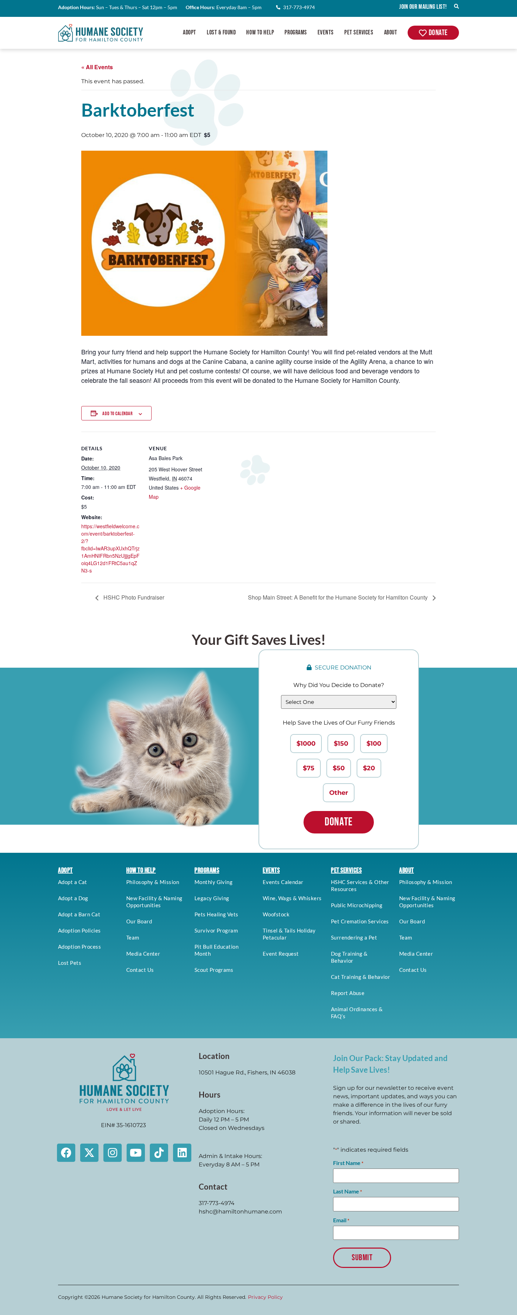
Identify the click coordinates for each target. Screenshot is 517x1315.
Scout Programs (213, 970)
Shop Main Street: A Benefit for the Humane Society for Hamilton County (338, 597)
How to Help (141, 870)
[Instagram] (112, 1153)
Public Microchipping (356, 905)
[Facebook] (66, 1153)
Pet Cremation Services (360, 921)
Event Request (281, 953)
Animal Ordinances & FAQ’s (357, 1012)
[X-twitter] (89, 1153)
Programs (296, 32)
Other (338, 793)
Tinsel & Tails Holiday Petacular (289, 934)
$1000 (305, 743)
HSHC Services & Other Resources (360, 885)
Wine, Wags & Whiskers (292, 898)
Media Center (143, 953)
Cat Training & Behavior (360, 977)
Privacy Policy (265, 1297)
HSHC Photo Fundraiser (133, 597)
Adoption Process (79, 946)
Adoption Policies (79, 930)
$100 (373, 743)
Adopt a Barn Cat (79, 914)
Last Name (347, 1191)
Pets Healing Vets (216, 914)
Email (341, 1220)
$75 (308, 768)
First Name (348, 1163)
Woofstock (276, 914)
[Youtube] (136, 1153)
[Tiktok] (159, 1153)
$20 (369, 768)
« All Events (97, 67)
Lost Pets (69, 963)
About (390, 32)
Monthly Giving (213, 882)
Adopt (189, 32)
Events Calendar (283, 882)
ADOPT (65, 870)
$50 (339, 768)
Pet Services (358, 32)
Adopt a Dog (73, 898)
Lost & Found (221, 32)
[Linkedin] (182, 1153)
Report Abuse (347, 993)
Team (132, 937)
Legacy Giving (211, 898)
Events (326, 32)
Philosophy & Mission (152, 882)
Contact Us (140, 970)
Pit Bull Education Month (216, 950)
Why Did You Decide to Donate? (338, 685)
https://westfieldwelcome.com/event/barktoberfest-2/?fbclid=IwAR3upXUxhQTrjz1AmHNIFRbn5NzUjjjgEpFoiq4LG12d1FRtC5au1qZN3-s (110, 548)
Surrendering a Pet (354, 937)
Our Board (139, 921)
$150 (341, 743)
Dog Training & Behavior (349, 957)
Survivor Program (216, 930)
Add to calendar (117, 414)
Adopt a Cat (72, 882)
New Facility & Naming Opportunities (154, 901)
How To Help (260, 32)
